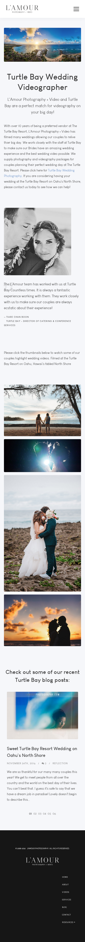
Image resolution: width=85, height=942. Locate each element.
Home (65, 877)
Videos (65, 892)
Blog (64, 907)
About (65, 885)
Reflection (60, 763)
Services (66, 900)
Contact (66, 915)
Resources (67, 922)
